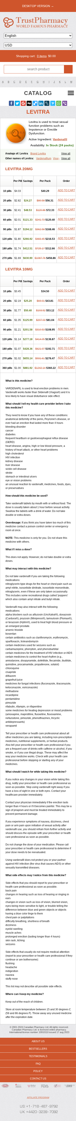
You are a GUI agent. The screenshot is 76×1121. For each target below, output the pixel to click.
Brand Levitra (38, 153)
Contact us (38, 1078)
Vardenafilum (43, 158)
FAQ (38, 1063)
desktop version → (38, 6)
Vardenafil (60, 139)
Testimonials (38, 1056)
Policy (38, 1071)
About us (38, 1041)
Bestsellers (38, 1048)
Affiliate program (38, 1097)
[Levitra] (16, 133)
